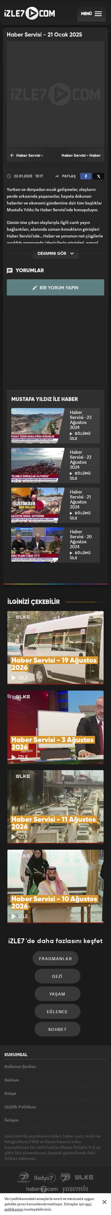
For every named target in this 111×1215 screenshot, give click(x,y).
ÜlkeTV (84, 1177)
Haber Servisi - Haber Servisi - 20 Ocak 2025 (81, 158)
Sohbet (57, 1029)
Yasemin (75, 1189)
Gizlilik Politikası (20, 1107)
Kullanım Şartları (20, 1066)
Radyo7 (45, 1177)
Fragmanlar (55, 958)
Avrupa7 (65, 1177)
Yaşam (57, 994)
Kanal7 (24, 1177)
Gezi (57, 976)
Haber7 (42, 1189)
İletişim (11, 1120)
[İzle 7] (29, 13)
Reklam (11, 1080)
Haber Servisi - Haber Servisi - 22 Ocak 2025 (26, 158)
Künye (10, 1093)
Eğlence (57, 1011)
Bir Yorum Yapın (58, 288)
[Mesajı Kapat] (104, 1202)
